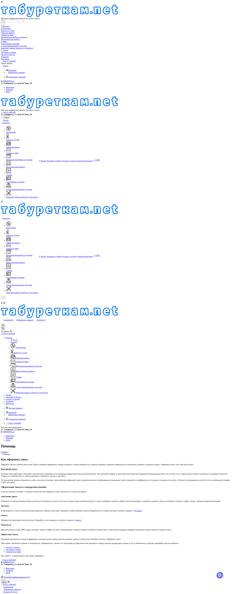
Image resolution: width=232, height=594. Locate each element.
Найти (4, 582)
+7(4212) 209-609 (9, 61)
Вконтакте (10, 87)
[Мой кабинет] (2, 301)
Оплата (78, 520)
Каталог (14, 342)
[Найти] (3, 23)
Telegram (9, 90)
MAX (8, 92)
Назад (15, 340)
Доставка (137, 511)
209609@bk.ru (8, 81)
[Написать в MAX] (220, 575)
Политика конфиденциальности (17, 577)
